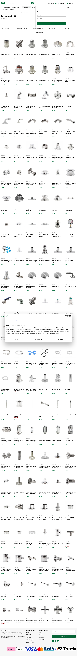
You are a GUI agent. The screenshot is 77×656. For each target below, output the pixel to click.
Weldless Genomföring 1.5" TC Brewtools (6, 621)
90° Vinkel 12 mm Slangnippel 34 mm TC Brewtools (19, 132)
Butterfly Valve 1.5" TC (6, 312)
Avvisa (16, 339)
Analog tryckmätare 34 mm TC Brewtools (6, 261)
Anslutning (5, 28)
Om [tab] (61, 320)
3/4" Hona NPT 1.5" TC (31, 80)
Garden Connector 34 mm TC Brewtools (70, 312)
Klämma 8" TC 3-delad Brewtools (6, 364)
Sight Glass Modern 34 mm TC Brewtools (19, 467)
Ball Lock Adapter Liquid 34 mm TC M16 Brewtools (6, 287)
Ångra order (28, 637)
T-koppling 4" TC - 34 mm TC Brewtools (44, 570)
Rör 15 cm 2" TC (68, 389)
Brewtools (67, 52)
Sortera (66, 28)
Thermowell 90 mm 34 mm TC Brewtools (70, 595)
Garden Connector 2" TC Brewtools (57, 312)
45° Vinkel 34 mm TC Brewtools (31, 107)
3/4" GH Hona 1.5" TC (19, 80)
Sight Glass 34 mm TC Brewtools (6, 467)
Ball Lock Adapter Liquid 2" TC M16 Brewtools (69, 261)
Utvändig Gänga (38, 28)
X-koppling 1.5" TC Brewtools (43, 621)
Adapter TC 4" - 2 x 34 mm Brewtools (70, 209)
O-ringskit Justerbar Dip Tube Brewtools (44, 364)
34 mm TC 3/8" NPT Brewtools (5, 107)
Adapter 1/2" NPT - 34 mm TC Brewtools (44, 158)
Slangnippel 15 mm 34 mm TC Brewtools (31, 493)
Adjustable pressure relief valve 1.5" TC (57, 235)
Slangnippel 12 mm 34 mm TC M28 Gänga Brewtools (6, 493)
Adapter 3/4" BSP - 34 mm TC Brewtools (6, 184)
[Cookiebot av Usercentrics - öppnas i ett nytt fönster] (64, 316)
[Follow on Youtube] (58, 641)
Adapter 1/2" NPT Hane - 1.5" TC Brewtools (57, 158)
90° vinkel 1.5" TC (69, 106)
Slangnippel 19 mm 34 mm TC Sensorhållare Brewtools (19, 518)
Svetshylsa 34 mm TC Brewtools (19, 544)
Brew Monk (67, 104)
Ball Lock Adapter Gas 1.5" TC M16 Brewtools (19, 261)
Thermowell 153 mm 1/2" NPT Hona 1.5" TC (19, 595)
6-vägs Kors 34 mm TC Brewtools (57, 107)
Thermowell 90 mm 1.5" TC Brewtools (57, 595)
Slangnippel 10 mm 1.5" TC (32, 467)
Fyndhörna (5, 9)
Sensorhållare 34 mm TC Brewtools (6, 441)
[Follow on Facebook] (53, 641)
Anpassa (37, 339)
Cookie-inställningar (30, 640)
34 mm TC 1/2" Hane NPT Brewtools (57, 81)
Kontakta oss (29, 644)
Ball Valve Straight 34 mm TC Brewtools (19, 287)
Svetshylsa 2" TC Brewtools (5, 544)
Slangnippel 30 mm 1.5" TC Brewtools (32, 518)
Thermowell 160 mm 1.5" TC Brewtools (31, 595)
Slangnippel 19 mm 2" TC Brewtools (57, 493)
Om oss (40, 632)
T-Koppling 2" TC (69, 543)
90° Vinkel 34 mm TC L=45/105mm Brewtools (70, 132)
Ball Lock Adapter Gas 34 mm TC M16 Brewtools (44, 261)
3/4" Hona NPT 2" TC (44, 80)
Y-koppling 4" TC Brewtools (69, 621)
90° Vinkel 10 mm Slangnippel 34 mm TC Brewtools (6, 132)
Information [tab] (38, 320)
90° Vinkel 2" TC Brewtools (43, 132)
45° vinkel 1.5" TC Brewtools (18, 107)
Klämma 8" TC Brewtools (17, 364)
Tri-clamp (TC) (25, 12)
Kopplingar (18, 12)
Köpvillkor (28, 634)
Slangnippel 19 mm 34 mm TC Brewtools (70, 493)
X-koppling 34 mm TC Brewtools (57, 621)
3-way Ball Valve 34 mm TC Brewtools (5, 81)
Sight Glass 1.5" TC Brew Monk (18, 441)
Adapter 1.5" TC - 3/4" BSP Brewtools (6, 158)
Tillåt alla (60, 339)
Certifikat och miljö (30, 639)
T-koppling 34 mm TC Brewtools (31, 570)
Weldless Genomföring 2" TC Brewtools (19, 621)
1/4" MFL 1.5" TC (56, 54)
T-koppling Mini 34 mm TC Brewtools (57, 570)
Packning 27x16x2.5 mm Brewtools (70, 364)
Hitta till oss (41, 636)
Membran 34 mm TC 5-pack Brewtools (31, 364)
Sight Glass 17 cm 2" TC (45, 440)
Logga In (71, 3)
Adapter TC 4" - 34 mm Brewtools (31, 235)
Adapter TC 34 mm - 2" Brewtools (57, 209)
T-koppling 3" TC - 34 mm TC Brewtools (18, 570)
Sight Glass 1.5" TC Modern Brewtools (30, 441)
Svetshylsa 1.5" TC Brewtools (69, 518)
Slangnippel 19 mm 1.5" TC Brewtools (45, 493)
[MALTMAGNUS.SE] (3, 3)
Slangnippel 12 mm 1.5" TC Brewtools (57, 467)
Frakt (27, 632)
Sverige (61, 3)
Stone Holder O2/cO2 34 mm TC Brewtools (57, 518)
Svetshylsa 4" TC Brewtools (30, 544)
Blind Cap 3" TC (55, 286)
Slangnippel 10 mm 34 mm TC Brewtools (44, 467)
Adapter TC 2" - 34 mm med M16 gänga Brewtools (6, 209)
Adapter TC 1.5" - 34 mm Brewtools (31, 184)
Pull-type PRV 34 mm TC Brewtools (19, 390)
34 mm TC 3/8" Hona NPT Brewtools (70, 81)
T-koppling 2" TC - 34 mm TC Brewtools (6, 570)
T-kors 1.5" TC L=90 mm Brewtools (6, 595)
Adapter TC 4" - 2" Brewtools (5, 235)
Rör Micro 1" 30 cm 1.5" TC (57, 415)
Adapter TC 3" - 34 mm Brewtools (31, 209)
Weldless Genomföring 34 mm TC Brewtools (31, 621)
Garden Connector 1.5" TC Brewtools (44, 312)
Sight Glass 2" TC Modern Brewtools (69, 441)
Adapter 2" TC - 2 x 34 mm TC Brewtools (70, 158)
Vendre (68, 638)
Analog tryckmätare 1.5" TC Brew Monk (69, 235)
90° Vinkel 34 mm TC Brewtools (57, 132)
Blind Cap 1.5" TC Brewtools (30, 287)
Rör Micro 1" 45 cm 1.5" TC (70, 415)
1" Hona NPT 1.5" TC (5, 54)
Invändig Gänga (22, 28)
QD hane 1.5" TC (43, 389)
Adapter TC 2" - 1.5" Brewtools (43, 184)
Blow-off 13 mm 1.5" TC (70, 286)
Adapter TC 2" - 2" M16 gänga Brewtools (70, 184)
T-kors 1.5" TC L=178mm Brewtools (70, 570)
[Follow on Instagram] (55, 641)
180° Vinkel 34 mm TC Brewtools (70, 55)
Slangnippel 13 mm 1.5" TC (19, 493)
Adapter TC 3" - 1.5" (18, 209)
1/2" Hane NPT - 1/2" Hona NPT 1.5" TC (18, 55)
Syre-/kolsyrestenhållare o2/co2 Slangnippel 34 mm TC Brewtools (45, 544)
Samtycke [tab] (16, 320)
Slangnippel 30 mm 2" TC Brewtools (44, 518)
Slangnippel (52, 28)
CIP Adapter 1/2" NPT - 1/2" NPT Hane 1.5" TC (31, 312)
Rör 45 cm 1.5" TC (30, 415)
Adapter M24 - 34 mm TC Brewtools (19, 184)
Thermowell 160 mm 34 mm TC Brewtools (44, 595)
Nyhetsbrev (41, 637)
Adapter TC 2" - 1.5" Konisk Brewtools (56, 184)
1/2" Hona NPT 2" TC (44, 54)
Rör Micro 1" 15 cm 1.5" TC (44, 415)
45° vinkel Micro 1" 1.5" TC (44, 107)
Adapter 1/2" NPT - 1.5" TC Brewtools (31, 158)
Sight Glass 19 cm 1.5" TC (57, 441)
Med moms (51, 3)
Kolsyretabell (42, 639)
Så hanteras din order (30, 636)
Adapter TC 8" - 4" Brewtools (43, 235)
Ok (51, 24)
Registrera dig (64, 636)
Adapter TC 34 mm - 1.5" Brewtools (44, 209)
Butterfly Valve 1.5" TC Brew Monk (19, 312)
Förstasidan (3, 12)
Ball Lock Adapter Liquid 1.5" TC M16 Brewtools (56, 261)
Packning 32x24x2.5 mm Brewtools (5, 390)
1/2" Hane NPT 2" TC (31, 54)
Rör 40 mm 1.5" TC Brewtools (18, 415)
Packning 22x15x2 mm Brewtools (57, 364)
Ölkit (33, 7)
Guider (40, 634)
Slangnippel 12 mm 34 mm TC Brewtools (70, 467)
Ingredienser (15, 7)
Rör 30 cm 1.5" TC (5, 415)
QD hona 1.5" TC (56, 389)
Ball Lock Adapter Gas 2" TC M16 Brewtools (31, 261)
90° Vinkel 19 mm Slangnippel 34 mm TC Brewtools (31, 132)
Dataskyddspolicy (30, 642)
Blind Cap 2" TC (43, 286)
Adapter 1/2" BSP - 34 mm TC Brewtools (19, 158)
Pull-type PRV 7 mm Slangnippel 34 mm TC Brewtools (31, 390)
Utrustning (26, 7)
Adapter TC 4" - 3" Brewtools (18, 235)
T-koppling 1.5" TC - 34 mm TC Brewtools (57, 544)
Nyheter (12, 9)
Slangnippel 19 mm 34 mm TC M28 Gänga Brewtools (6, 518)
